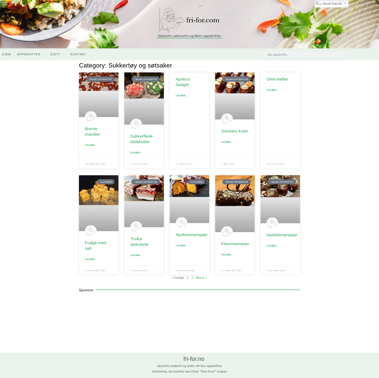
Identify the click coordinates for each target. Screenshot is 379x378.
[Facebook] (375, 54)
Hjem (6, 54)
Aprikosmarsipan (191, 234)
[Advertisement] (189, 323)
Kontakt (78, 54)
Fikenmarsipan (235, 243)
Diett (56, 54)
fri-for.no (193, 359)
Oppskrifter (29, 54)
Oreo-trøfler (277, 79)
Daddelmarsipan (281, 235)
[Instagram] (367, 54)
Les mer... (90, 144)
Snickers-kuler (234, 131)
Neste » (201, 277)
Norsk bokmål (332, 3)
